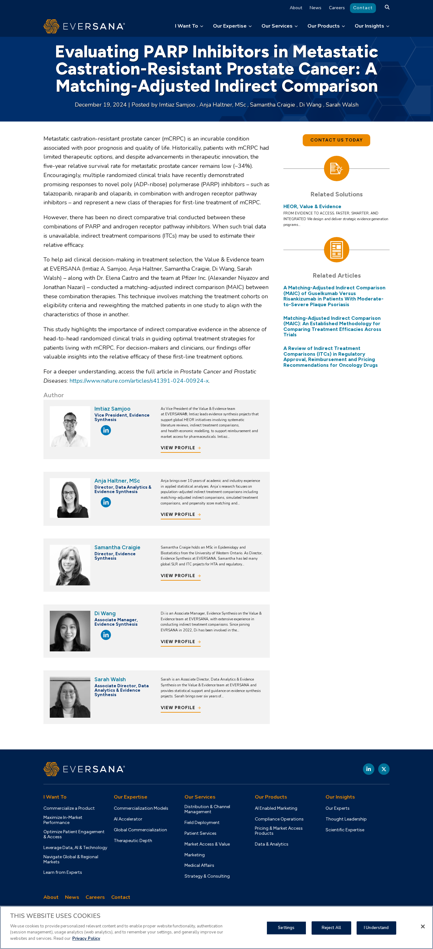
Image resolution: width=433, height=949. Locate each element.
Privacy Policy (86, 938)
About (296, 8)
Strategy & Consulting (207, 876)
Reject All (331, 927)
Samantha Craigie (273, 105)
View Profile (178, 448)
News (315, 8)
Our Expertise (230, 26)
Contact (363, 7)
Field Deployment (202, 822)
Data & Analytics (271, 844)
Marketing (194, 855)
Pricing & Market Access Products (279, 831)
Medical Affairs (199, 865)
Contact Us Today (336, 140)
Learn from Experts (62, 872)
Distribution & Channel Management (207, 809)
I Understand (376, 927)
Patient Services (200, 833)
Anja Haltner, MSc (223, 105)
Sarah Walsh (342, 105)
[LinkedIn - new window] (368, 769)
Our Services (277, 26)
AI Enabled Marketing (276, 808)
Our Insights (369, 26)
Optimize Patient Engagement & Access (74, 834)
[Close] (423, 926)
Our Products (323, 26)
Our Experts (338, 808)
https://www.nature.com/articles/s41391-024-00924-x (139, 381)
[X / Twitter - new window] (384, 769)
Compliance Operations (279, 819)
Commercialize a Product (69, 808)
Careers (337, 8)
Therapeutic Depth (133, 840)
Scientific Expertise (345, 830)
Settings (286, 927)
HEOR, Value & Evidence (312, 206)
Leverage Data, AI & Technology (75, 847)
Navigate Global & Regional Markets (70, 859)
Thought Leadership (346, 819)
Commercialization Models (141, 808)
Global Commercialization (140, 830)
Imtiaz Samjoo (178, 105)
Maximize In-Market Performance (62, 820)
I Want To (186, 26)
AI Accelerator (128, 819)
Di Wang (311, 105)
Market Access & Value (207, 844)
